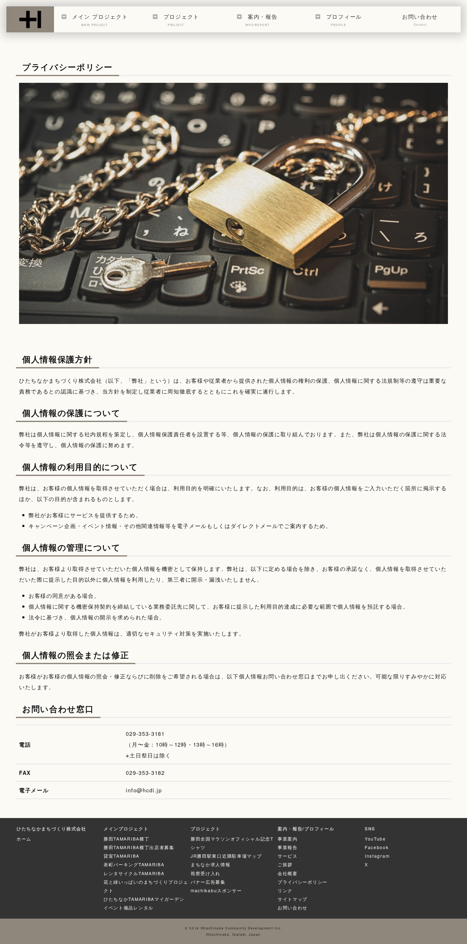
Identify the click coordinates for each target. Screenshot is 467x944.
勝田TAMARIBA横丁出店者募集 (139, 847)
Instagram (377, 856)
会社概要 (288, 873)
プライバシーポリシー (303, 882)
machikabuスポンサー (216, 890)
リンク (285, 890)
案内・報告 (261, 19)
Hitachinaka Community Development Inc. (241, 928)
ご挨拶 (285, 864)
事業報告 (288, 847)
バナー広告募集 (208, 882)
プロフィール (344, 19)
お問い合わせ (420, 19)
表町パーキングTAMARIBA (134, 864)
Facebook (377, 847)
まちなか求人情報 (211, 864)
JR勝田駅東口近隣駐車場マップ (226, 856)
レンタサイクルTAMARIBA (134, 873)
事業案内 (288, 838)
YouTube (375, 838)
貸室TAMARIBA (121, 856)
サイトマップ (293, 899)
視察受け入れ (205, 873)
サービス (288, 856)
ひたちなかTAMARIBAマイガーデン (144, 899)
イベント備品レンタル (128, 907)
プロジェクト (181, 19)
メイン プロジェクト (100, 19)
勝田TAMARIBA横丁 (126, 838)
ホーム (24, 838)
